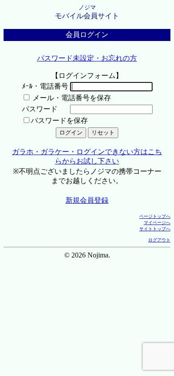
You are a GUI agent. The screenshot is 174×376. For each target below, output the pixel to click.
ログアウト (159, 239)
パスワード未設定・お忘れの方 (87, 58)
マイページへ (157, 222)
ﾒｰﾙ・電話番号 (45, 86)
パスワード (40, 109)
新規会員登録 (87, 200)
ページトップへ (154, 216)
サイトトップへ (154, 228)
